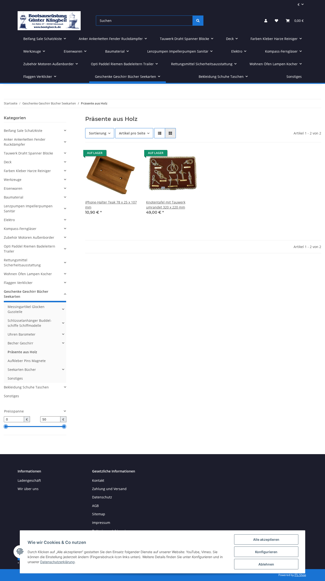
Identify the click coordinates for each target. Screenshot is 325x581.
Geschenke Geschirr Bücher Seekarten (26, 294)
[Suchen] (197, 20)
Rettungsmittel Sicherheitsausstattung (22, 262)
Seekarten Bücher (22, 369)
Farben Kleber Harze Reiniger (27, 171)
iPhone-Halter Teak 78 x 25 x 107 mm (111, 204)
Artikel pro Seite (132, 133)
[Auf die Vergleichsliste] (118, 154)
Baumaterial (13, 197)
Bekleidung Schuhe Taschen (26, 387)
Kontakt (98, 480)
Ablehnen (266, 564)
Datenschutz (102, 497)
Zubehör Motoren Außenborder (29, 237)
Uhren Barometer (21, 334)
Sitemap (98, 514)
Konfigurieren (266, 552)
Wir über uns (28, 489)
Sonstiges (15, 378)
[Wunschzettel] (276, 20)
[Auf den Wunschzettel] (130, 154)
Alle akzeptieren (266, 539)
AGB (95, 505)
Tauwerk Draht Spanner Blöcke (28, 153)
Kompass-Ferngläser (20, 228)
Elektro (9, 220)
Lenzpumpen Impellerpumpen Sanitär (28, 208)
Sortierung (97, 133)
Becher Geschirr (20, 343)
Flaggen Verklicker (18, 282)
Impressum (101, 522)
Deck (7, 162)
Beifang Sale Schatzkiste (23, 130)
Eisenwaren (13, 188)
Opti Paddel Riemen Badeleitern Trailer (29, 248)
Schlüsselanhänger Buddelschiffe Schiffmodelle (30, 323)
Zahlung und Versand (109, 489)
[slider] (6, 427)
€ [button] (299, 4)
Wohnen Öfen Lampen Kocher (28, 274)
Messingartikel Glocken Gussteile (26, 309)
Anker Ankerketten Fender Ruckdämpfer (24, 142)
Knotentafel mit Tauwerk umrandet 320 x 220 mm (165, 204)
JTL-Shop (300, 575)
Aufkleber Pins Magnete (27, 360)
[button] (266, 20)
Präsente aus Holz (22, 352)
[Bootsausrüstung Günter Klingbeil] (49, 20)
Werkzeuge (12, 179)
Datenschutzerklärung (57, 562)
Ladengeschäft (29, 480)
